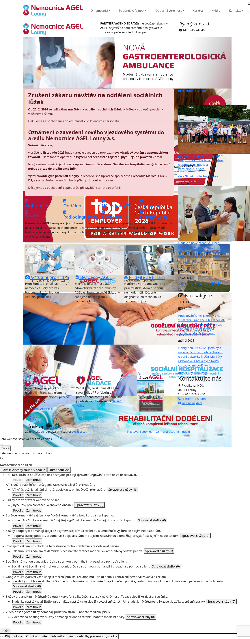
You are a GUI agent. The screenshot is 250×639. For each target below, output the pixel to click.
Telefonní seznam (193, 91)
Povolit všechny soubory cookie (23, 470)
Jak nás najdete (191, 403)
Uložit (5, 631)
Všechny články (207, 176)
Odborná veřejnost (168, 11)
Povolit (18, 480)
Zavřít (5, 448)
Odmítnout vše (59, 470)
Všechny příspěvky (194, 373)
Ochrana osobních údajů (173, 432)
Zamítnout (33, 480)
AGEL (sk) (46, 409)
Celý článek (186, 176)
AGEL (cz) (31, 409)
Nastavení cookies (139, 432)
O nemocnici (99, 11)
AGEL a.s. (78, 432)
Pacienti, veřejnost (131, 11)
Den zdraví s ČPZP (199, 283)
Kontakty (235, 11)
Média (216, 11)
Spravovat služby (122, 490)
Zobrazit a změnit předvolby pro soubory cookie (84, 636)
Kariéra (198, 11)
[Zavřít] (1, 444)
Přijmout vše (14, 636)
